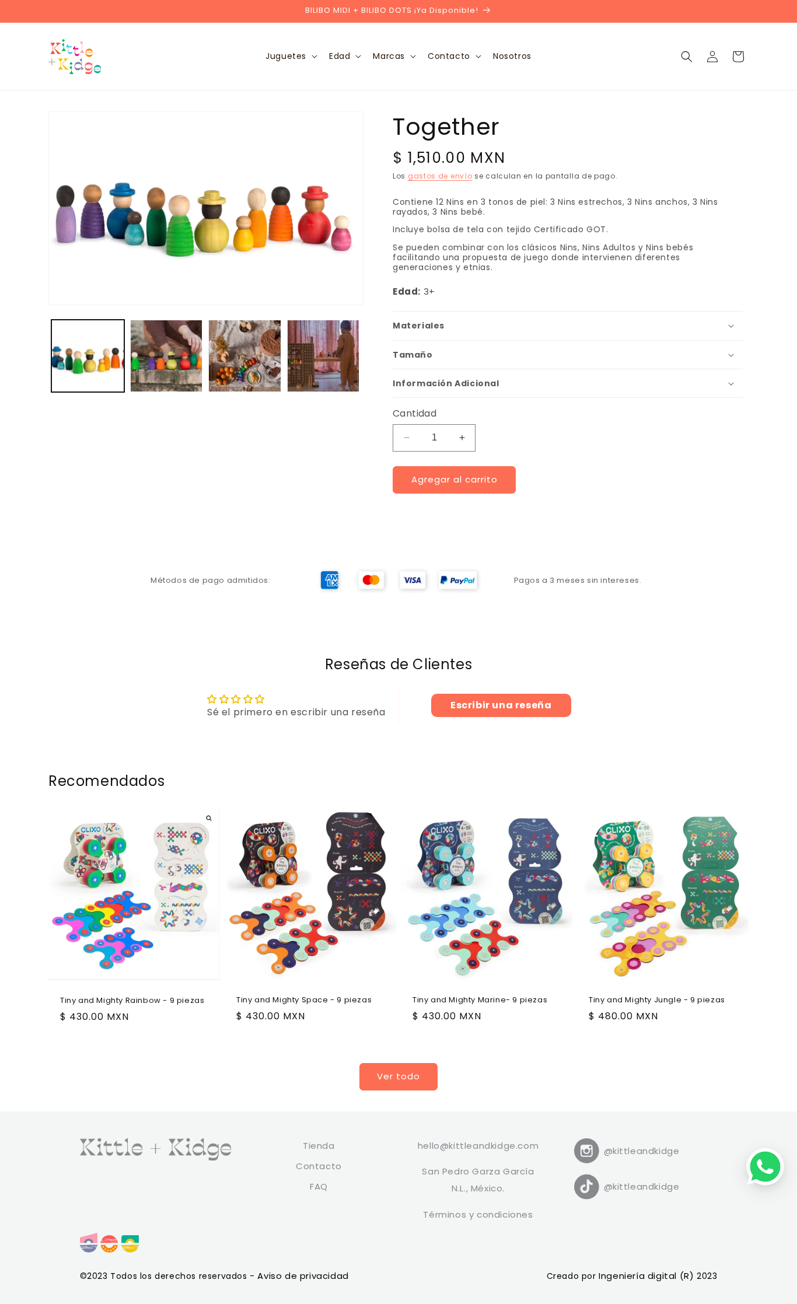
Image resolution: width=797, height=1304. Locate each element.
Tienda (319, 1145)
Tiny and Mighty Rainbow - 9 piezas (132, 1001)
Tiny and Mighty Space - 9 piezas (304, 1000)
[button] (290, 56)
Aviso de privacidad (302, 1276)
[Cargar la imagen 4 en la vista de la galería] (323, 356)
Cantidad (414, 413)
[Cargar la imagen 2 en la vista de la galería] (166, 356)
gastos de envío (440, 176)
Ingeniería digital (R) (648, 1276)
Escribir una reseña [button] (500, 705)
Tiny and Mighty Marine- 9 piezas (480, 1000)
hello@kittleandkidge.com (478, 1145)
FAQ (319, 1186)
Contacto (319, 1166)
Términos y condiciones (478, 1214)
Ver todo (398, 1076)
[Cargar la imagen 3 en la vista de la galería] (244, 356)
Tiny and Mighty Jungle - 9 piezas (657, 1000)
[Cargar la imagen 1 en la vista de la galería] (87, 356)
